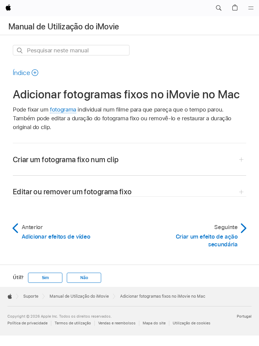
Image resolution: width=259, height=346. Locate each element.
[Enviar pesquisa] (20, 50)
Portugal (244, 316)
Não (84, 277)
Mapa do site (154, 323)
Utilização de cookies (191, 323)
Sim (45, 277)
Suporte (30, 296)
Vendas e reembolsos (117, 323)
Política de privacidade (27, 323)
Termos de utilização (73, 323)
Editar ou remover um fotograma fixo (72, 191)
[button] (218, 8)
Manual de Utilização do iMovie (63, 26)
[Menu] (251, 8)
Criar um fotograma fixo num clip (65, 159)
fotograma (63, 109)
